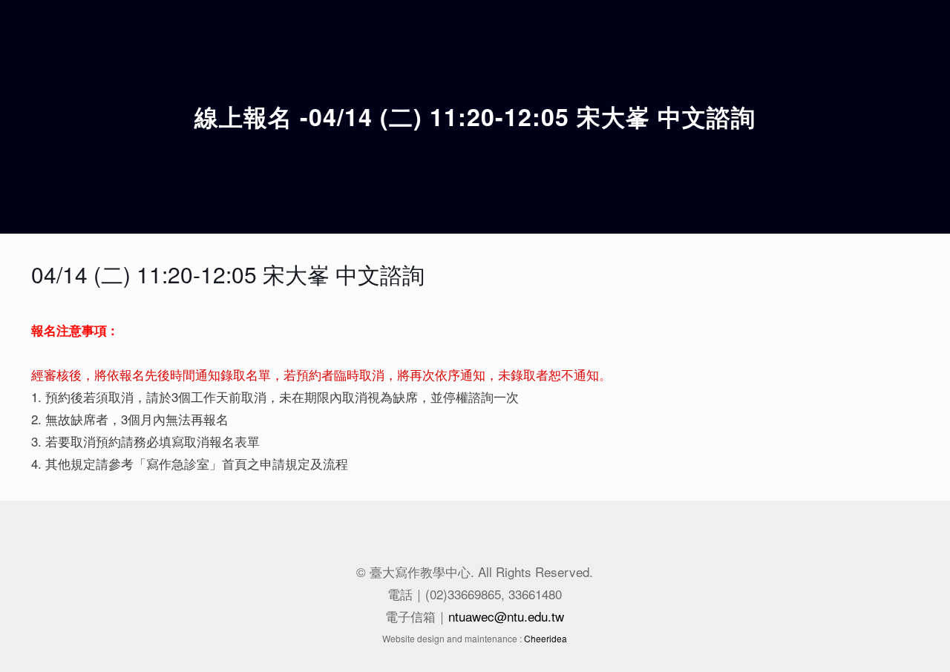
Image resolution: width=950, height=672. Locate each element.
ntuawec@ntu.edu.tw (506, 616)
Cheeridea (545, 638)
